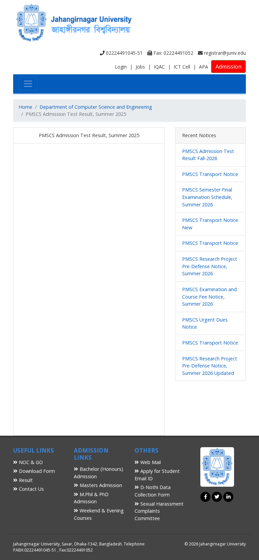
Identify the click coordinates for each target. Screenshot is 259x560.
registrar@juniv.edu (224, 53)
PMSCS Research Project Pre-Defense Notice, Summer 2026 (209, 266)
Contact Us (31, 489)
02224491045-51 (124, 53)
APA (203, 66)
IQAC (159, 66)
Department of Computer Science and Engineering (95, 107)
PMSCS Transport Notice (210, 174)
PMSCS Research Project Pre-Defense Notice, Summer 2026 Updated (209, 365)
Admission (228, 66)
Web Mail (150, 462)
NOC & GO (30, 462)
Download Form (36, 471)
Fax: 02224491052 (172, 53)
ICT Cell (182, 66)
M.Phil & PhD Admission (91, 498)
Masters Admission (100, 485)
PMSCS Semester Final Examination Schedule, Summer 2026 (207, 196)
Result (25, 480)
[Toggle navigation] (28, 84)
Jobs (140, 66)
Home (25, 107)
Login (121, 66)
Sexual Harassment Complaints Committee (159, 511)
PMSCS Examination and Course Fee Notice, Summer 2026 (209, 296)
